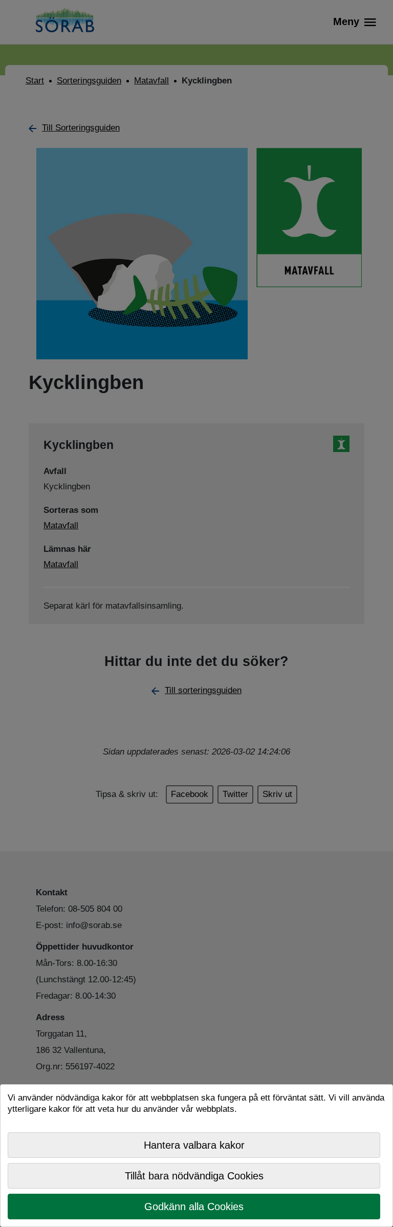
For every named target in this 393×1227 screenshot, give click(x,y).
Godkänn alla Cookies (194, 1206)
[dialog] (196, 1155)
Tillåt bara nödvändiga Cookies (194, 1175)
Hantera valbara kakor (194, 1145)
